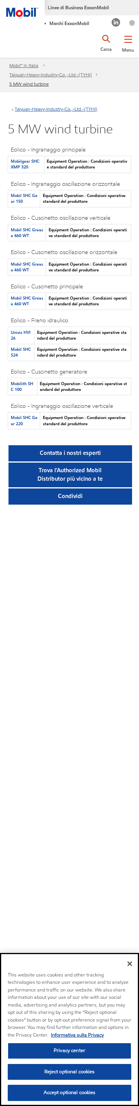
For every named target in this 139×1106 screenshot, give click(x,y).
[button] (128, 42)
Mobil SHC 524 (21, 352)
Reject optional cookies (69, 1071)
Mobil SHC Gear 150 (24, 198)
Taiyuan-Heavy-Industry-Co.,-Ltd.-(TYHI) (50, 74)
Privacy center (69, 1050)
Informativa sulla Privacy (77, 1035)
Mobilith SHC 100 (22, 386)
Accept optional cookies (70, 1092)
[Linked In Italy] (116, 23)
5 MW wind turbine (29, 84)
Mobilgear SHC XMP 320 (25, 164)
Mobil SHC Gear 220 (24, 420)
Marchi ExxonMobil (69, 23)
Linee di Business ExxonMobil (78, 7)
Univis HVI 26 (21, 335)
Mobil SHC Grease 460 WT (27, 233)
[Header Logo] (22, 8)
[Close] (129, 963)
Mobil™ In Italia (23, 65)
